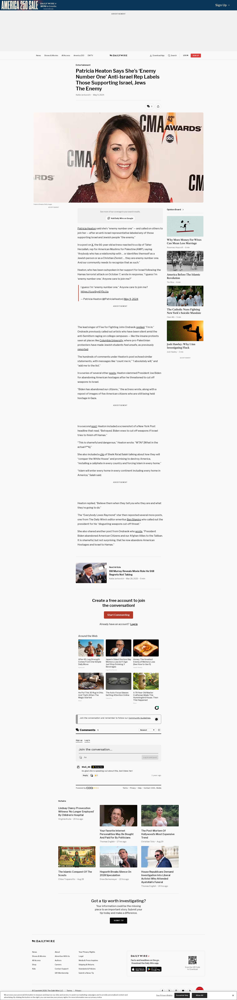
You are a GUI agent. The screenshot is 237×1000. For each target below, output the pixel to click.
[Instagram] (176, 990)
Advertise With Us (62, 956)
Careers (58, 965)
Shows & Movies (51, 55)
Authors (58, 960)
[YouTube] (183, 990)
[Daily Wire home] (118, 55)
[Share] (158, 106)
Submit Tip (119, 920)
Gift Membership (62, 973)
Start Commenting (118, 614)
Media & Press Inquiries (88, 960)
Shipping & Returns (86, 965)
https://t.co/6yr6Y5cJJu (95, 291)
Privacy (78, 991)
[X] (169, 990)
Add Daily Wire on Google (122, 218)
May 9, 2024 (131, 299)
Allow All (199, 995)
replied (140, 327)
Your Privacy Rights (87, 952)
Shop (34, 965)
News (38, 55)
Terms (69, 991)
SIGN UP (196, 55)
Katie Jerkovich (83, 95)
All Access (66, 55)
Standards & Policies (87, 969)
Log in (134, 624)
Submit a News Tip (86, 973)
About (57, 952)
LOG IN (185, 55)
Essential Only (182, 995)
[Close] (233, 995)
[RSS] (190, 990)
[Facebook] (162, 990)
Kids (34, 969)
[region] (118, 995)
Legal (81, 956)
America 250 (79, 55)
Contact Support (62, 969)
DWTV (90, 55)
